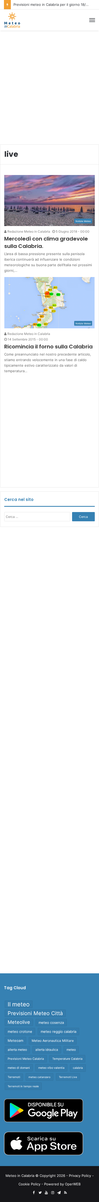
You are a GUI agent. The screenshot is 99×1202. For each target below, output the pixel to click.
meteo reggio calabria (58, 1031)
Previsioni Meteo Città (35, 1013)
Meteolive (19, 1022)
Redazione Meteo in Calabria (28, 231)
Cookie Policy (29, 1184)
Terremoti (14, 1077)
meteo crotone (20, 1031)
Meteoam (15, 1040)
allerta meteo (17, 1050)
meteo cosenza (51, 1022)
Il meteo (19, 1004)
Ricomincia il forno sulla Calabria (48, 346)
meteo (71, 1050)
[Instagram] (53, 1193)
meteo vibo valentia (51, 1068)
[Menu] (92, 20)
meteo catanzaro (39, 1077)
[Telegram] (59, 1193)
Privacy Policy (80, 1175)
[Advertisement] (49, 85)
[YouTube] (46, 1193)
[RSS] (65, 1193)
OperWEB (73, 1184)
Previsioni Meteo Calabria (26, 1059)
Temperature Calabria (67, 1059)
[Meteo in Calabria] (12, 20)
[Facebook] (34, 1193)
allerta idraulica (46, 1050)
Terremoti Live (68, 1077)
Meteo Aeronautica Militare (53, 1041)
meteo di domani (19, 1068)
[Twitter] (40, 1193)
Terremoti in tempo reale (23, 1086)
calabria (78, 1068)
